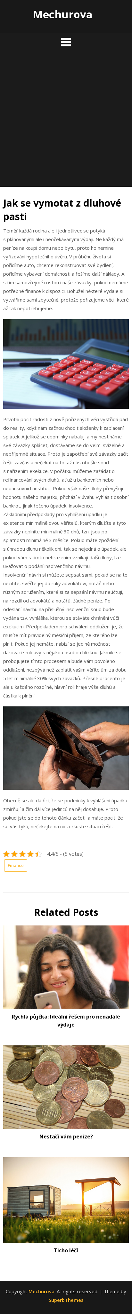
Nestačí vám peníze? (66, 1136)
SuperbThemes (66, 1300)
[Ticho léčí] (66, 1198)
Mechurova (63, 14)
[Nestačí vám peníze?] (66, 1085)
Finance (16, 865)
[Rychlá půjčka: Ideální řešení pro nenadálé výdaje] (66, 965)
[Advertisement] (66, 121)
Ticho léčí (66, 1250)
